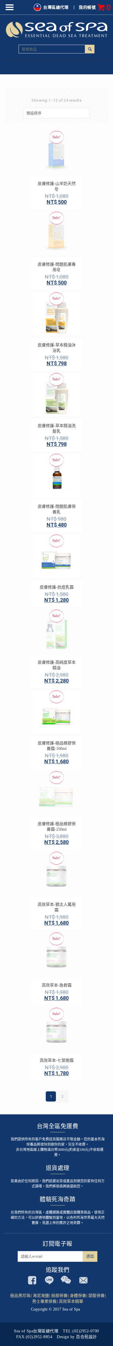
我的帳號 (87, 7)
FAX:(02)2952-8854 (34, 1337)
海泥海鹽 (41, 1295)
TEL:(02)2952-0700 (81, 1331)
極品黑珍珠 (20, 1295)
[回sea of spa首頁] (56, 29)
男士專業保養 (44, 1301)
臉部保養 (59, 1295)
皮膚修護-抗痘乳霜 (57, 587)
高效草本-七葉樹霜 (57, 1060)
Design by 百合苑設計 (77, 1337)
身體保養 (78, 1295)
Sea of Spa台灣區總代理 (36, 1331)
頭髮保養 (96, 1295)
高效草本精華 (71, 1301)
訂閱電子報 (57, 1244)
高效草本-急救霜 (57, 985)
